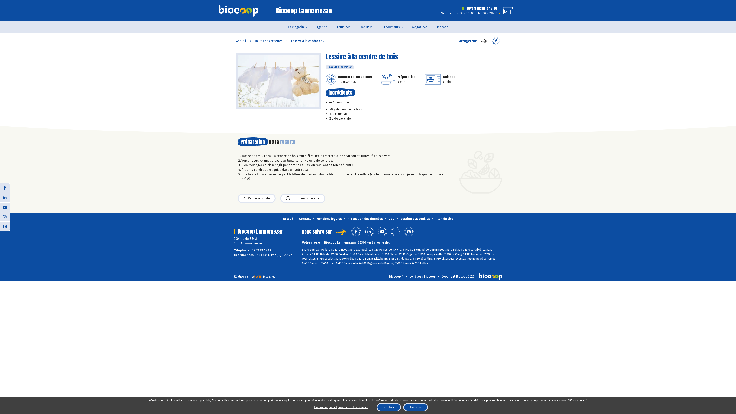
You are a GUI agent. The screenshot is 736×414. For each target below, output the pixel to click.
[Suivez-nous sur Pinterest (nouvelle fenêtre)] (5, 226)
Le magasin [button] (296, 27)
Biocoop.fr (396, 276)
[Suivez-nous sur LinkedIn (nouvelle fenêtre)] (5, 197)
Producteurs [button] (391, 27)
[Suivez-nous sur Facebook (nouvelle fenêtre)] (5, 188)
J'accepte (415, 407)
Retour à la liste (259, 198)
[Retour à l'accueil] (238, 11)
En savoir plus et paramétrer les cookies (341, 407)
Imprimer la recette (306, 198)
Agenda (321, 27)
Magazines (419, 27)
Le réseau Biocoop (423, 276)
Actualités (344, 27)
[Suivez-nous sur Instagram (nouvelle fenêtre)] (5, 216)
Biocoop (442, 27)
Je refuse (389, 407)
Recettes (366, 27)
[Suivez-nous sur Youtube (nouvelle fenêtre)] (5, 207)
